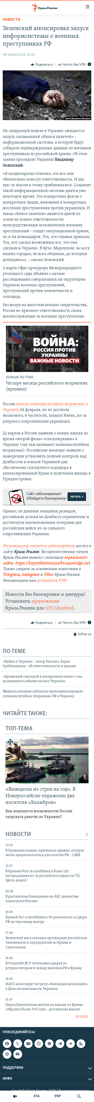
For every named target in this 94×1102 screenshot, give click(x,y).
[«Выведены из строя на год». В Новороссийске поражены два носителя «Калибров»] (47, 760)
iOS (49, 608)
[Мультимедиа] (15, 1096)
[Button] (41, 65)
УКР (58, 1096)
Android (65, 608)
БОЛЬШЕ (82, 1017)
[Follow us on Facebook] (7, 1043)
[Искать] (79, 1096)
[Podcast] (7, 1054)
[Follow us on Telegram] (59, 1043)
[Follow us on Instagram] (38, 1043)
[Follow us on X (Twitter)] (17, 1043)
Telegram (11, 575)
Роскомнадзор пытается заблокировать (39, 546)
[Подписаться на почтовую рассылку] (17, 1054)
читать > (76, 496)
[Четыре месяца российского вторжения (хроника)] (47, 349)
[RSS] (81, 1043)
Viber (49, 575)
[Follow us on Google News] (49, 1043)
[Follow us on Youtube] (28, 1043)
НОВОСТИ (18, 834)
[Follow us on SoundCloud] (70, 1043)
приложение (45, 601)
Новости (11, 20)
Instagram (30, 575)
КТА (36, 1096)
